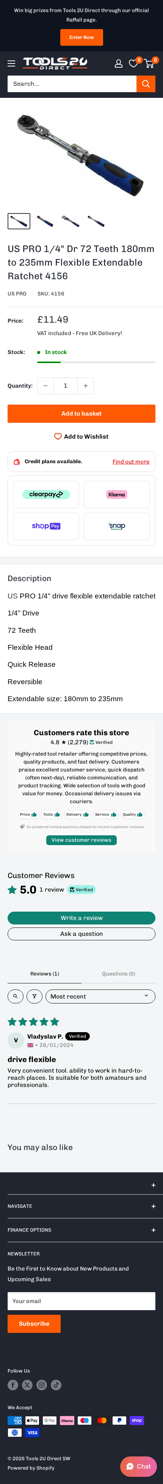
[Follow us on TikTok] (56, 1385)
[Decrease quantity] (45, 386)
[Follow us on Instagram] (41, 1385)
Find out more (131, 461)
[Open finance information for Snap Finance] (117, 526)
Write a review (82, 917)
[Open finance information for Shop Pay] (46, 526)
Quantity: (20, 385)
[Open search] (16, 996)
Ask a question (81, 933)
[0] (149, 63)
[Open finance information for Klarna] (117, 494)
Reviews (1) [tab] (44, 974)
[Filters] (34, 996)
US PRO (17, 294)
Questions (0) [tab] (118, 974)
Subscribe (34, 1323)
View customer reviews (81, 840)
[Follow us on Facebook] (13, 1385)
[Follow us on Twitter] (27, 1385)
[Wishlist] (133, 63)
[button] (138, 1466)
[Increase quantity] (86, 386)
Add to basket (81, 413)
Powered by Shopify (31, 1468)
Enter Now (81, 37)
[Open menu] (11, 63)
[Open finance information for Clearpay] (46, 494)
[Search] (145, 84)
